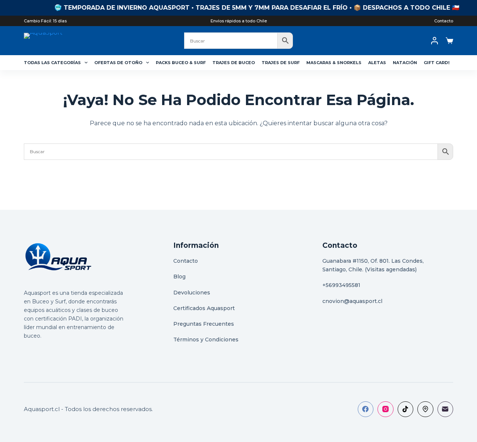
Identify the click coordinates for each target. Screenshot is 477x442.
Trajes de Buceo (233, 62)
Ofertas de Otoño (118, 62)
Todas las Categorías (52, 62)
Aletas (377, 62)
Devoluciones (191, 292)
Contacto (443, 20)
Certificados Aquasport (204, 308)
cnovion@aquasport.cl (352, 301)
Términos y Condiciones (205, 339)
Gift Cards (437, 62)
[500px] (425, 409)
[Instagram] (386, 409)
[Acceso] (434, 40)
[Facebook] (366, 409)
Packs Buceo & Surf (181, 62)
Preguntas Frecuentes (203, 324)
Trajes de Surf (281, 62)
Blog (179, 276)
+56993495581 (341, 285)
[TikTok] (406, 409)
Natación (405, 62)
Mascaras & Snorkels (333, 62)
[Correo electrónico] (445, 409)
